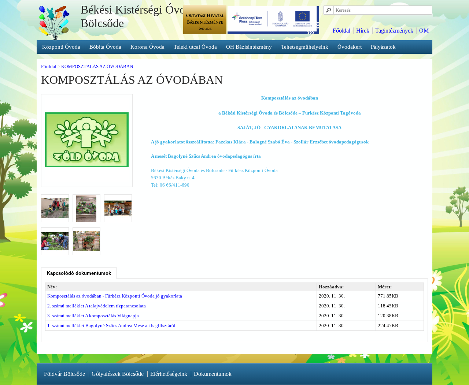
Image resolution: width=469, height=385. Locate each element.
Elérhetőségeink (168, 374)
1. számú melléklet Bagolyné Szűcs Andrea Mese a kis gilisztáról (111, 325)
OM (424, 30)
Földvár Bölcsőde (64, 374)
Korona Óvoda (147, 47)
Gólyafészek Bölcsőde (118, 374)
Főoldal (341, 30)
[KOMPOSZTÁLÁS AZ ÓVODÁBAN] (87, 180)
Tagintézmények (394, 30)
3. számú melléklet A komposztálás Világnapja (93, 315)
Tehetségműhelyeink (304, 47)
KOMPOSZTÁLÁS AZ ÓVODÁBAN (97, 66)
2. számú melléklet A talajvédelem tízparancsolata (96, 306)
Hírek (362, 30)
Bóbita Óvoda (105, 47)
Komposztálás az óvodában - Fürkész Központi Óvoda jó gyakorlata (114, 296)
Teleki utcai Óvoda (195, 47)
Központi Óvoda (61, 47)
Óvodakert (349, 47)
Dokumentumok (213, 374)
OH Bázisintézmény (249, 47)
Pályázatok (383, 47)
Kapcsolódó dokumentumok (79, 273)
